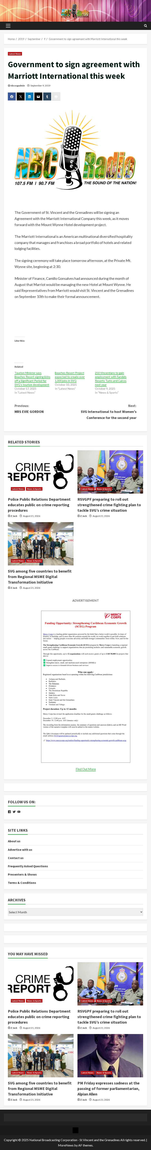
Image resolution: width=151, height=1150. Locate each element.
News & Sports (34, 489)
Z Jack (14, 515)
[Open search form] (145, 26)
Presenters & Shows (22, 874)
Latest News (15, 54)
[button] (8, 26)
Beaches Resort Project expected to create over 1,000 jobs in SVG (70, 376)
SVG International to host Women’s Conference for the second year (108, 411)
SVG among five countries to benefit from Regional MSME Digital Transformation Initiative (40, 577)
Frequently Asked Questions (28, 866)
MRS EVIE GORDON (29, 408)
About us (14, 841)
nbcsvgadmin (18, 85)
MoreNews (66, 1145)
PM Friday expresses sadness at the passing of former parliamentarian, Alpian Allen (108, 1088)
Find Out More (86, 769)
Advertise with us (20, 850)
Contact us (16, 858)
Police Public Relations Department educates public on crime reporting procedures (39, 505)
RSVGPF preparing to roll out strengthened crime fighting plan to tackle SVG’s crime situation (109, 505)
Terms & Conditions (22, 883)
